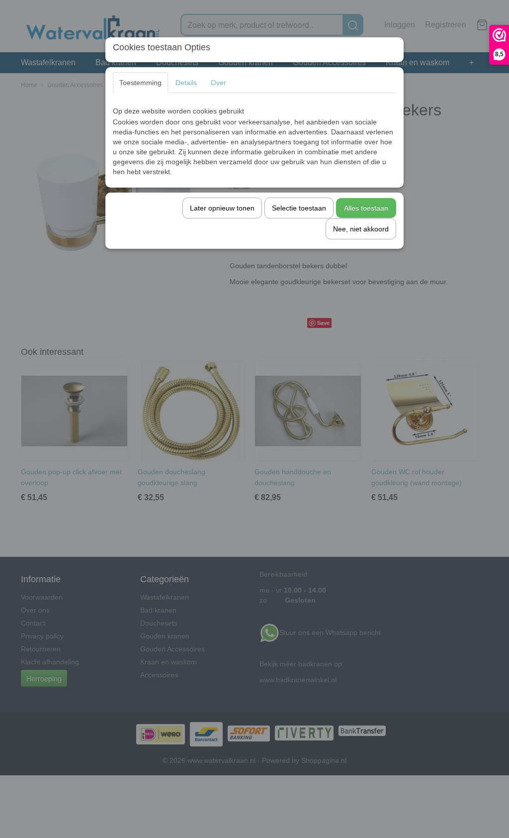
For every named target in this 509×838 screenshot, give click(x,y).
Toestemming (140, 83)
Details (186, 83)
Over (218, 83)
